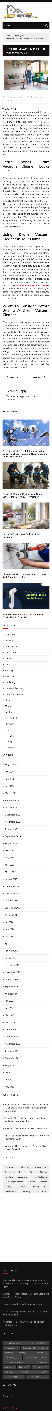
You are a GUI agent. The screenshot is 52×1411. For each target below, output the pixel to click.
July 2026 (9, 771)
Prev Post (14, 377)
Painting (9, 712)
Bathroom (10, 635)
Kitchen (8, 700)
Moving (8, 706)
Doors (8, 664)
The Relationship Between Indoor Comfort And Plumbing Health (25, 576)
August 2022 (11, 1065)
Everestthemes (12, 1407)
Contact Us (8, 1396)
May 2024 (9, 936)
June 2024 (9, 929)
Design (8, 658)
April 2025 (10, 864)
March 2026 (10, 793)
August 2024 (11, 915)
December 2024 (12, 886)
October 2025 (11, 829)
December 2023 (12, 965)
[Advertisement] (26, 1224)
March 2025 (10, 872)
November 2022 (12, 1043)
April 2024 (10, 943)
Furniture (9, 676)
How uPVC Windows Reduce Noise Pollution (21, 535)
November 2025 (12, 821)
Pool (7, 730)
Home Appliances (13, 688)
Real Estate (10, 736)
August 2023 (11, 993)
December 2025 (12, 814)
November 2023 (12, 972)
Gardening (10, 682)
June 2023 (9, 1008)
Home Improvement (14, 694)
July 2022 (9, 1072)
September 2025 (13, 836)
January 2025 (11, 879)
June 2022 (9, 1079)
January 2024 (11, 958)
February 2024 (12, 950)
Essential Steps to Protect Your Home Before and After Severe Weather (23, 495)
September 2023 (13, 986)
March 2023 (10, 1022)
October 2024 (11, 900)
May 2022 (9, 1086)
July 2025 (9, 850)
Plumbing (9, 724)
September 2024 (13, 907)
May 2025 (9, 857)
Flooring (9, 670)
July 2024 (9, 922)
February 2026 (12, 800)
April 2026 (10, 786)
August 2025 (11, 843)
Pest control (11, 718)
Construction (11, 647)
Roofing (8, 742)
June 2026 (9, 779)
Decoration (10, 653)
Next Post (37, 377)
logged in (23, 396)
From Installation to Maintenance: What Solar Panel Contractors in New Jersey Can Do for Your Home (25, 454)
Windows (9, 748)
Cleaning (9, 641)
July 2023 (9, 1000)
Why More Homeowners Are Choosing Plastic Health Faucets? (23, 616)
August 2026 (11, 764)
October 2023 (11, 979)
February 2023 (12, 1029)
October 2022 (11, 1051)
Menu (9, 25)
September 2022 (13, 1058)
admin (40, 97)
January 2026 (11, 807)
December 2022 (12, 1036)
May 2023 (9, 1015)
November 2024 (12, 893)
